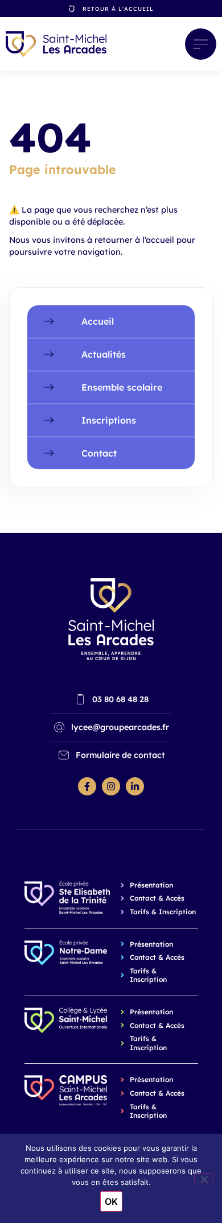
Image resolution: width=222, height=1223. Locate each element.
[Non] (203, 1178)
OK (111, 1201)
